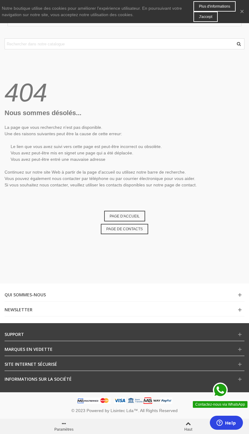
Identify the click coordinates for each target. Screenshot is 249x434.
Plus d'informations (214, 6)
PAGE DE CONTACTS (124, 229)
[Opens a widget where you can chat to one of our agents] (226, 423)
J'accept (205, 17)
